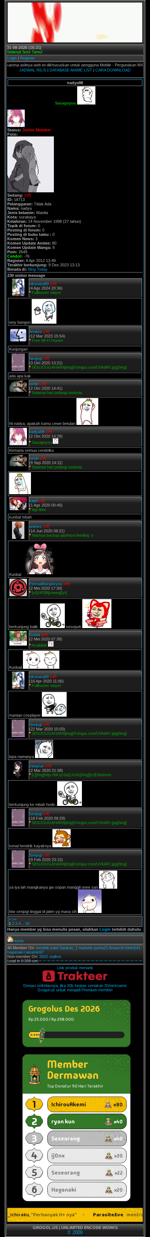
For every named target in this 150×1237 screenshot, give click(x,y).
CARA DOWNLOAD (113, 70)
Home (18, 941)
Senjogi (35, 358)
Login (12, 58)
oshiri (34, 384)
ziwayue (36, 766)
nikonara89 (39, 284)
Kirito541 (133, 948)
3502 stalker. (50, 956)
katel (33, 501)
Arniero (35, 331)
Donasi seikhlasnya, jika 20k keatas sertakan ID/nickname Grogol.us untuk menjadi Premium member (75, 987)
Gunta (34, 634)
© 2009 (75, 1232)
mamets (86, 948)
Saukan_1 (69, 948)
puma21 (101, 948)
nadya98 (36, 432)
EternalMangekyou (45, 584)
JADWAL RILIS (32, 70)
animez (35, 526)
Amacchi (116, 948)
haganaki (15, 952)
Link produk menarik (75, 968)
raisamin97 (34, 952)
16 (27, 923)
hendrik (42, 948)
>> (14, 919)
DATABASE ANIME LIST (71, 70)
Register (27, 58)
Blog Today (38, 269)
